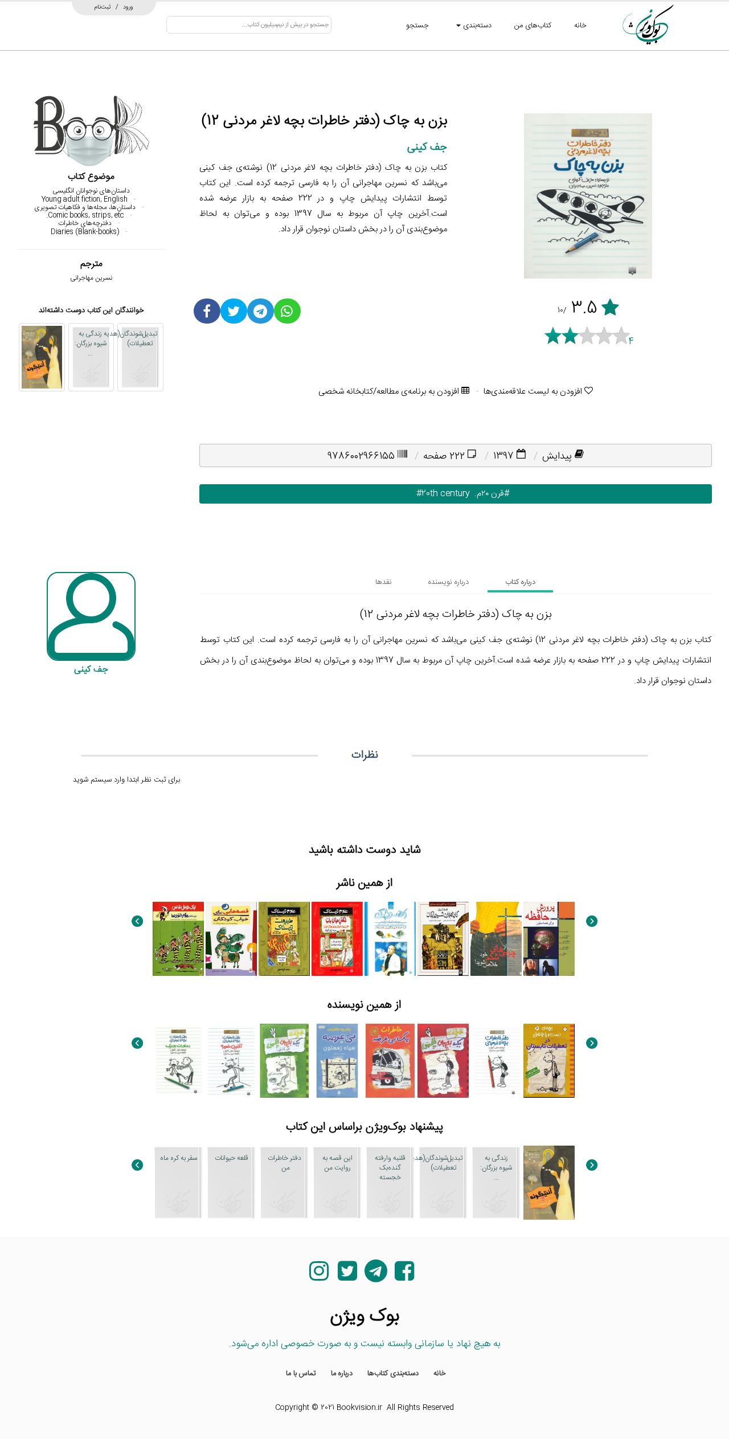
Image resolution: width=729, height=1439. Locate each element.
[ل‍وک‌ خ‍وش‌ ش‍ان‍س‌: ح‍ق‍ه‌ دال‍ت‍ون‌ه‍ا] (178, 939)
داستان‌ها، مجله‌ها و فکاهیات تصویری (85, 207)
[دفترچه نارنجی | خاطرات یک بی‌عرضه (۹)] (390, 1061)
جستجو (417, 25)
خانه (580, 25)
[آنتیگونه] (42, 357)
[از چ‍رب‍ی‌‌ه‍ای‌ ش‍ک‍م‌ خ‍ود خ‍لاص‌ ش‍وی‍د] (496, 939)
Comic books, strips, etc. (85, 215)
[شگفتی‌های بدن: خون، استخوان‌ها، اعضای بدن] (337, 939)
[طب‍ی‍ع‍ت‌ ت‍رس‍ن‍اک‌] (284, 939)
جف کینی (427, 147)
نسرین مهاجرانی (91, 278)
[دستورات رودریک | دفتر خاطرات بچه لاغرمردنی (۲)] (178, 1061)
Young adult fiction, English (85, 199)
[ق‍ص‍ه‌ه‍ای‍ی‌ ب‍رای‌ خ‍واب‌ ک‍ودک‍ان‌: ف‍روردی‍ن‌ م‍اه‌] (231, 939)
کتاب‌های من (532, 25)
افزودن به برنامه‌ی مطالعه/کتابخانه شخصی (389, 392)
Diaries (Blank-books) (85, 232)
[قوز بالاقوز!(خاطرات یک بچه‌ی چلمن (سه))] (284, 1061)
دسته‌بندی (476, 25)
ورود (128, 7)
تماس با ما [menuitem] (301, 1373)
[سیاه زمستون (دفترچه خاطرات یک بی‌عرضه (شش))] (337, 1061)
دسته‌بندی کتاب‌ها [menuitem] (393, 1373)
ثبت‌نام (103, 7)
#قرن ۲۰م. (489, 494)
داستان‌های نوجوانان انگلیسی (91, 191)
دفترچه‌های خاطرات (85, 223)
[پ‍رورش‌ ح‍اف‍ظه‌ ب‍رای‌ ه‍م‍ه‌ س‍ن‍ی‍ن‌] (549, 939)
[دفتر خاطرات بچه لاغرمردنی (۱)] (496, 1061)
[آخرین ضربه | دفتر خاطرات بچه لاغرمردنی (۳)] (231, 1061)
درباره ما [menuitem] (342, 1373)
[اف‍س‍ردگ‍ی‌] (390, 939)
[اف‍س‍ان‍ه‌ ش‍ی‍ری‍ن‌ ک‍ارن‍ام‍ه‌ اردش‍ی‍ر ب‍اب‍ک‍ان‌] (443, 939)
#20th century (436, 494)
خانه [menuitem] (439, 1373)
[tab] (520, 582)
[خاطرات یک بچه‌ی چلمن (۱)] (443, 1061)
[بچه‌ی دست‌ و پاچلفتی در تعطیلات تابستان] (549, 1061)
